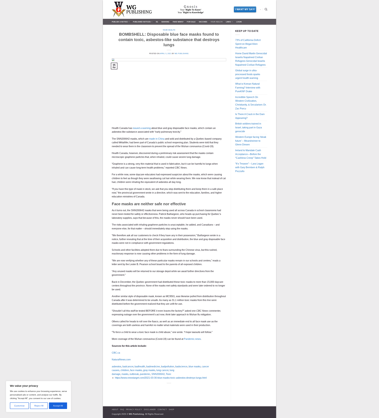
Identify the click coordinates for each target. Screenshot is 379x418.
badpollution (167, 366)
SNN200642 (158, 374)
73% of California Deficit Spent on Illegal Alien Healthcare (248, 44)
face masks (136, 370)
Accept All (58, 406)
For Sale (191, 22)
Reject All (39, 406)
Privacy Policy (134, 410)
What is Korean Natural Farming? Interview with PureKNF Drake (247, 88)
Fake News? (178, 22)
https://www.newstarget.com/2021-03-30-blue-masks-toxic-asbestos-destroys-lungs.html (161, 378)
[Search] (266, 9)
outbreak (134, 374)
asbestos (116, 366)
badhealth (140, 366)
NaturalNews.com (121, 359)
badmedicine (153, 366)
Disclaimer (150, 410)
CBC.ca (116, 352)
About (115, 410)
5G (157, 22)
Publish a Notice (120, 22)
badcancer (127, 366)
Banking (166, 22)
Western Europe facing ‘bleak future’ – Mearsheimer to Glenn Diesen (250, 141)
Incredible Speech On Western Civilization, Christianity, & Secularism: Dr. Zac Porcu (250, 103)
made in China (156, 139)
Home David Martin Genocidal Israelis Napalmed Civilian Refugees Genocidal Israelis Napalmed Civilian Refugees (251, 59)
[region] (38, 396)
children (125, 370)
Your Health (217, 22)
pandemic (145, 374)
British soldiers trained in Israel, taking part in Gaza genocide (248, 127)
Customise (19, 406)
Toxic (168, 374)
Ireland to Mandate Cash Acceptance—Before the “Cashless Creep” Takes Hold (250, 154)
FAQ (122, 410)
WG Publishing (182, 53)
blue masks (195, 366)
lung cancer (162, 370)
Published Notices (142, 22)
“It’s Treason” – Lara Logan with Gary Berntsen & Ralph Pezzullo (249, 167)
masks (125, 374)
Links (228, 22)
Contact (162, 410)
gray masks (149, 370)
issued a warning (142, 128)
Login (239, 22)
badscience (181, 366)
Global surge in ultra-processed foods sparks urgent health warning (247, 74)
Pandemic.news (192, 339)
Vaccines (203, 22)
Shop (171, 410)
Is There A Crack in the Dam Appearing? (250, 116)
